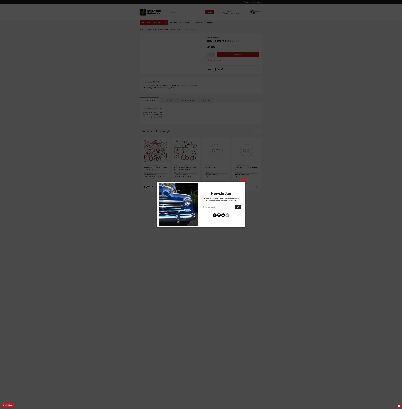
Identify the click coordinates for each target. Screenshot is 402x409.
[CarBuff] (227, 215)
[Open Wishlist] (399, 406)
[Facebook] (215, 215)
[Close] (243, 180)
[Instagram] (219, 215)
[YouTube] (223, 215)
